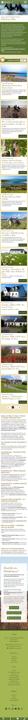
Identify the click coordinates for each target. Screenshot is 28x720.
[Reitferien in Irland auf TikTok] (12, 709)
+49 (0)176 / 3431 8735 (14, 646)
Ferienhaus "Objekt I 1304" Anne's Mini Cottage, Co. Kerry (14, 337)
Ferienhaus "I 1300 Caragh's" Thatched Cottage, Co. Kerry (12, 397)
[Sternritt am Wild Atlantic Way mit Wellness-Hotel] (14, 220)
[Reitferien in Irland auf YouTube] (15, 709)
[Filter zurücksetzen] (23, 60)
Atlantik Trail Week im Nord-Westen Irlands (12, 86)
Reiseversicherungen (14, 675)
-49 (21, 644)
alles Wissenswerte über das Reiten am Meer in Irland (13, 49)
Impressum (14, 695)
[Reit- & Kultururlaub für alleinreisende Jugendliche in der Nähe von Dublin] (14, 109)
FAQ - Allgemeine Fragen (14, 672)
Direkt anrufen (14, 607)
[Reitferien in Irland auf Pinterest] (19, 709)
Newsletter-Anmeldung (14, 679)
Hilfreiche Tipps (14, 681)
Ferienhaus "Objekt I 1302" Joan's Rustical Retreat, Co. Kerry (13, 367)
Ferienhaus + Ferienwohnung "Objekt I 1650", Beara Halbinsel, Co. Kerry (13, 271)
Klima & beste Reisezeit (14, 683)
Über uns (14, 656)
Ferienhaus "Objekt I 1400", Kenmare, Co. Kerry (13, 305)
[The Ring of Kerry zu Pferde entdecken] (14, 184)
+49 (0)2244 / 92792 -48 (13, 644)
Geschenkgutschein (14, 677)
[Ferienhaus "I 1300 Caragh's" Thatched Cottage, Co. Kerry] (14, 384)
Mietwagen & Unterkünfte (14, 684)
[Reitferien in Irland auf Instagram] (9, 709)
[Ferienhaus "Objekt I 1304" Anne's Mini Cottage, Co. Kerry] (14, 324)
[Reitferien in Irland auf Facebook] (6, 709)
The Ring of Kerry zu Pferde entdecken (11, 197)
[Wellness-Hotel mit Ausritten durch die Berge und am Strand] (14, 148)
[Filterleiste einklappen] (25, 60)
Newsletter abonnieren (14, 618)
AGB (14, 696)
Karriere (14, 660)
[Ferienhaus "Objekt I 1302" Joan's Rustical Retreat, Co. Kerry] (14, 354)
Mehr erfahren (22, 97)
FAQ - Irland (14, 674)
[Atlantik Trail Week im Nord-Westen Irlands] (14, 73)
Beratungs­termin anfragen (14, 612)
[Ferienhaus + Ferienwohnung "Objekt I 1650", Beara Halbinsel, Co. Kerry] (14, 257)
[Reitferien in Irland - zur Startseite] (7, 2)
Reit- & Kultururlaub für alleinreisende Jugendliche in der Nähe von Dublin (14, 123)
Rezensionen (14, 658)
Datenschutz (14, 698)
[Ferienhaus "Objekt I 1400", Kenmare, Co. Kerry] (14, 292)
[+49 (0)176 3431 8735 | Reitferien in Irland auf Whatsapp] (22, 709)
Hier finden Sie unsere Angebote (9, 550)
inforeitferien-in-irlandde (14, 648)
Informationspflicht (14, 700)
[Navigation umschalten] (25, 2)
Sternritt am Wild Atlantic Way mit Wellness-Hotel (13, 233)
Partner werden (14, 662)
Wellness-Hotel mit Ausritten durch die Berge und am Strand (12, 161)
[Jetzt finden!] (21, 60)
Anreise (14, 670)
